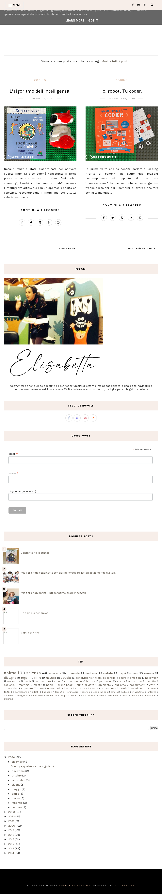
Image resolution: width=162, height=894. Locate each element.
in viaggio (138, 691)
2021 (11, 821)
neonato (38, 695)
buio (101, 695)
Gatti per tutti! (30, 633)
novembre (18, 771)
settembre (19, 780)
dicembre (18, 761)
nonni (50, 685)
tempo (63, 695)
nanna (149, 673)
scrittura (81, 688)
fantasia (91, 673)
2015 (11, 848)
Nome (13, 473)
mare (40, 688)
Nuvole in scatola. (75, 885)
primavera (72, 691)
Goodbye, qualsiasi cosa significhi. (32, 766)
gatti (152, 685)
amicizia (54, 673)
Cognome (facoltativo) (22, 491)
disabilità (136, 695)
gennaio (17, 807)
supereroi (27, 688)
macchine (149, 695)
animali (11, 673)
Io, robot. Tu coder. (121, 91)
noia (69, 688)
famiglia (59, 691)
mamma (24, 685)
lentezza (151, 691)
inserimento (138, 688)
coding (40, 80)
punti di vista (85, 685)
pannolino (105, 681)
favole (123, 688)
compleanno (22, 691)
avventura (13, 681)
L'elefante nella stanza (35, 552)
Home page (67, 248)
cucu (124, 695)
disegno (10, 677)
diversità (73, 673)
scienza (33, 673)
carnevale (112, 695)
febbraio (17, 803)
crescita (150, 681)
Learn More (74, 20)
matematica (55, 688)
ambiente (104, 685)
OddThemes (125, 885)
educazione (109, 688)
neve (152, 688)
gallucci (125, 691)
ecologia (9, 685)
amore (121, 681)
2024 (11, 757)
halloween (151, 677)
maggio (17, 789)
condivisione (84, 677)
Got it (93, 20)
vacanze (75, 695)
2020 (12, 825)
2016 (11, 844)
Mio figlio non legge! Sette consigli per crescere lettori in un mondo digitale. (68, 572)
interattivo (11, 688)
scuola (66, 677)
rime (37, 677)
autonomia (89, 695)
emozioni (135, 677)
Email (13, 454)
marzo (16, 798)
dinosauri (46, 691)
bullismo (120, 685)
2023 (12, 812)
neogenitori (23, 695)
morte (27, 681)
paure (122, 677)
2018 (11, 835)
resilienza (51, 695)
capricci (86, 691)
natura (51, 677)
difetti (35, 691)
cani (135, 673)
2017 (11, 839)
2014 (11, 853)
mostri (37, 685)
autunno (8, 699)
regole (8, 692)
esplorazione (100, 691)
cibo (57, 681)
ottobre (17, 775)
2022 (11, 816)
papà (122, 673)
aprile (16, 793)
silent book (65, 685)
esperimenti (137, 685)
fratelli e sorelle (105, 677)
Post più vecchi (140, 248)
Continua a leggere (40, 210)
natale (108, 673)
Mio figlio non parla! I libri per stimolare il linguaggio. (54, 593)
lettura (90, 681)
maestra (8, 695)
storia (94, 688)
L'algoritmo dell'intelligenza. (40, 91)
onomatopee (43, 681)
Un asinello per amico (34, 613)
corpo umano (73, 681)
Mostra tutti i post (114, 61)
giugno (16, 784)
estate (114, 691)
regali (25, 677)
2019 (11, 830)
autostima (135, 681)
